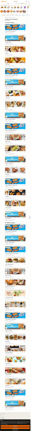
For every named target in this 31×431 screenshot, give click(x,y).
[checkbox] (1, 11)
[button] (4, 1)
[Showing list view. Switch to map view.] (29, 5)
